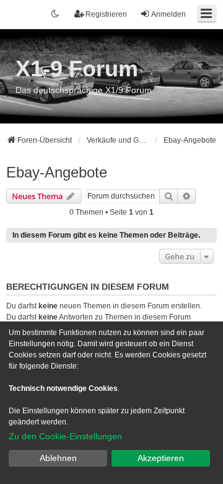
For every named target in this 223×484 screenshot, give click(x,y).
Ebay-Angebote (56, 172)
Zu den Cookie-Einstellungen (65, 436)
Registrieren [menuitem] (106, 14)
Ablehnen (58, 458)
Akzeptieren (161, 458)
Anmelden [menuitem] (168, 14)
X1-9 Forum (76, 68)
